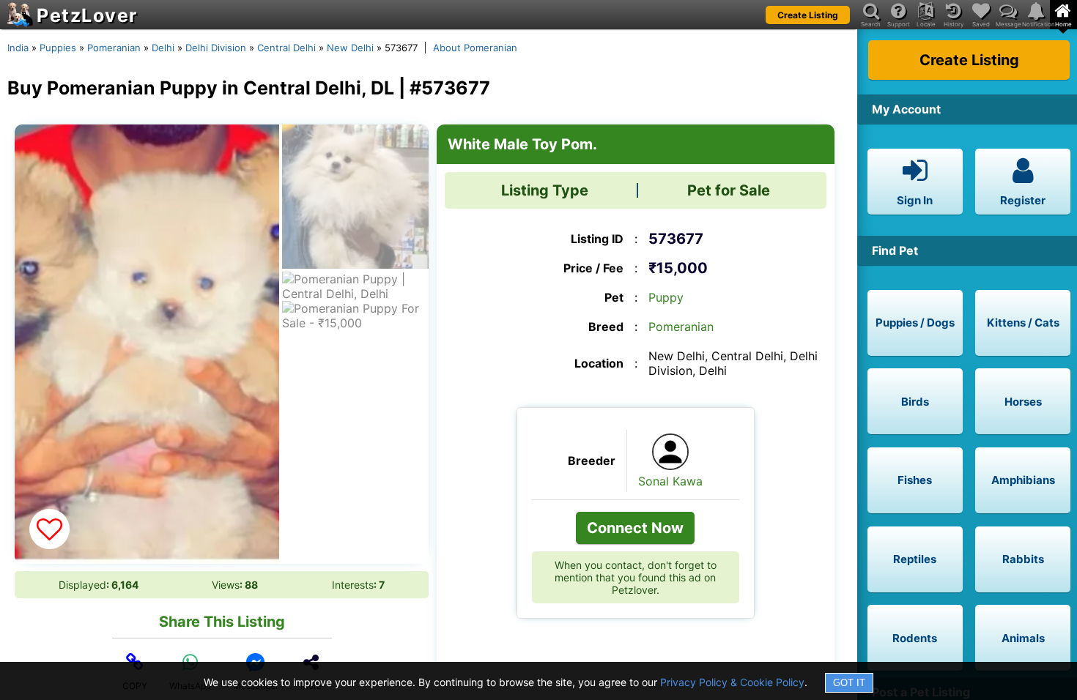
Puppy (666, 297)
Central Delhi (286, 47)
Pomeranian (114, 47)
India (18, 47)
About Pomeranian (475, 47)
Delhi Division (215, 47)
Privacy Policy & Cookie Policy (732, 682)
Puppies (58, 47)
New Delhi (350, 47)
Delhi (163, 47)
